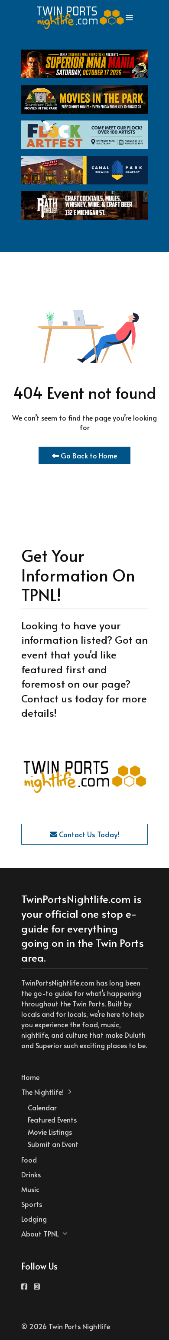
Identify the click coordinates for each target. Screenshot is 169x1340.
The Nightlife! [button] (42, 1091)
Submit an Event (53, 1144)
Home (30, 1077)
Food (29, 1159)
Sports (31, 1204)
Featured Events (52, 1119)
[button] (129, 17)
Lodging (34, 1218)
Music (30, 1189)
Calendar (42, 1107)
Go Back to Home (88, 455)
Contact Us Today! (88, 834)
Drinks (31, 1174)
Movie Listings (50, 1131)
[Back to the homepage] (81, 17)
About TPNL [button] (40, 1233)
